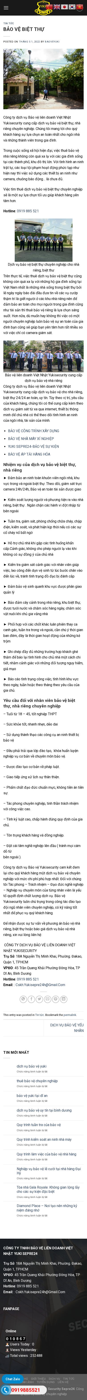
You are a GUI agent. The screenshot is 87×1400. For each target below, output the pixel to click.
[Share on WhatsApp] (23, 999)
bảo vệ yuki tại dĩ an (32, 1096)
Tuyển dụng (46, 1382)
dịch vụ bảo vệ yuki (31, 1066)
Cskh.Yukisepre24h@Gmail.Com (40, 985)
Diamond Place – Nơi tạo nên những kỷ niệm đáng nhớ (47, 1208)
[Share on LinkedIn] (63, 999)
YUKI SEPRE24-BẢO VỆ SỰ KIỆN (33, 446)
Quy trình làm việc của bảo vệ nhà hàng (46, 1154)
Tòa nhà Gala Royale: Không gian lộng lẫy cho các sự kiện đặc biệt (48, 1189)
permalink (70, 1015)
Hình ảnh (26, 1382)
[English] (57, 6)
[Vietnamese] (80, 6)
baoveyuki (52, 41)
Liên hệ (63, 1382)
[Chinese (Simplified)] (49, 6)
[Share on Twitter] (39, 999)
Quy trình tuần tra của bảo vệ (39, 1125)
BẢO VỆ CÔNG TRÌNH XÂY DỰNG (33, 431)
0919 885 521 (28, 211)
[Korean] (72, 6)
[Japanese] (64, 6)
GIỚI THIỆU (38, 1378)
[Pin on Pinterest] (55, 999)
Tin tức (8, 23)
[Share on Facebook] (31, 999)
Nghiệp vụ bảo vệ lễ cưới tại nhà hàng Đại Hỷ (49, 1171)
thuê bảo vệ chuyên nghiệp (37, 1081)
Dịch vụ (54, 1378)
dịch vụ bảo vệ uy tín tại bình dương (44, 1110)
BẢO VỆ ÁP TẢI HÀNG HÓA (29, 454)
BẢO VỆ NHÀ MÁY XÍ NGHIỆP (31, 439)
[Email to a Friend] (47, 999)
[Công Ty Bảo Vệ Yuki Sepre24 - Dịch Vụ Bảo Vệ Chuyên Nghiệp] (43, 8)
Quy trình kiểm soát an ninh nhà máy (44, 1139)
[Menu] (6, 7)
